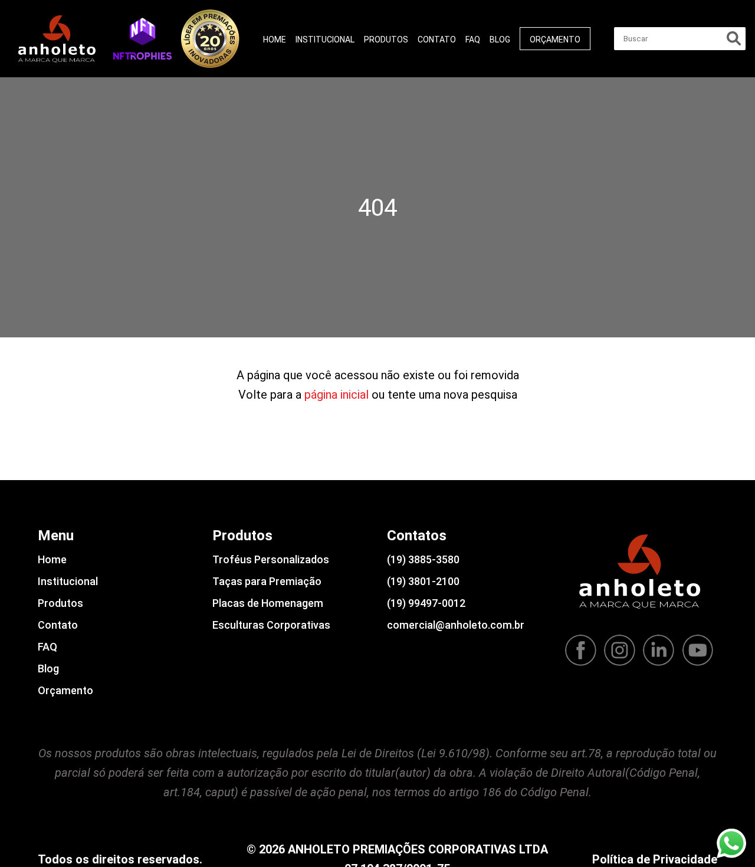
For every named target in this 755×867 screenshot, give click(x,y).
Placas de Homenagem (267, 603)
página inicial (336, 394)
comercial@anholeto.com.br (455, 625)
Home (274, 39)
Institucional (325, 39)
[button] (142, 38)
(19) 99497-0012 (426, 603)
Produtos (386, 39)
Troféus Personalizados (270, 559)
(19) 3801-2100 (423, 581)
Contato (437, 39)
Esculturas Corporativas (271, 625)
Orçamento (555, 39)
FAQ (472, 39)
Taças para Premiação (266, 581)
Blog (500, 39)
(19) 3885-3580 (423, 559)
